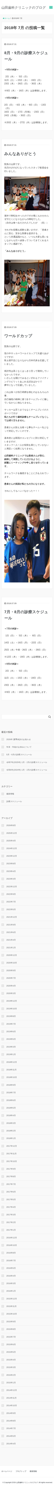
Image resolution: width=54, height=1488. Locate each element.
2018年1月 (11, 1138)
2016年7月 (11, 1260)
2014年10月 (11, 1405)
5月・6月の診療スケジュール (19, 754)
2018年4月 (11, 1115)
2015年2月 (11, 1375)
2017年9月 (11, 1169)
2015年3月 (11, 1367)
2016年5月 (11, 1268)
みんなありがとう (20, 154)
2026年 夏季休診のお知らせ (18, 739)
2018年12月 (11, 1062)
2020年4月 (11, 986)
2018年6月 (11, 1100)
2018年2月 (11, 1131)
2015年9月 (11, 1321)
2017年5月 (11, 1199)
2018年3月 (11, 1123)
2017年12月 (11, 1146)
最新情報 (10, 794)
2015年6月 (11, 1344)
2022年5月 (11, 909)
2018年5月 (11, 1108)
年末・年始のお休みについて (19, 747)
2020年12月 (11, 955)
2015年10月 (11, 1314)
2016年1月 (11, 1291)
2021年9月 (11, 925)
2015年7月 (11, 1337)
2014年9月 (11, 1413)
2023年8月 (11, 863)
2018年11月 (11, 1070)
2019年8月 (11, 1016)
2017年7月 (11, 1184)
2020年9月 (11, 970)
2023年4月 (11, 871)
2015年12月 (11, 1299)
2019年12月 (11, 1001)
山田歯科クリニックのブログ (23, 7)
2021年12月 (11, 917)
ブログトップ (21, 1471)
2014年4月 (11, 1444)
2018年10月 (11, 1077)
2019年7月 (11, 1024)
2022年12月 (11, 886)
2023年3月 (11, 879)
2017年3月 (11, 1215)
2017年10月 (11, 1161)
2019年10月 (11, 1009)
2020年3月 (11, 993)
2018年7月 (11, 1092)
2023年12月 (11, 856)
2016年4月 (11, 1276)
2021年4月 (11, 940)
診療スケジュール (14, 801)
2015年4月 (11, 1360)
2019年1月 (11, 1054)
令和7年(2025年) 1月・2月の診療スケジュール (26, 762)
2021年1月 (11, 947)
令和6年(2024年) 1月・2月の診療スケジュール (26, 770)
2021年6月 (11, 932)
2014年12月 (11, 1390)
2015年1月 (11, 1382)
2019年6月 (11, 1031)
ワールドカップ (18, 336)
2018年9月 (11, 1085)
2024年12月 (11, 848)
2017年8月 (11, 1176)
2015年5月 (11, 1352)
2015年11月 (11, 1306)
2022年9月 (11, 894)
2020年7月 (11, 978)
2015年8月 (11, 1329)
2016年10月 (11, 1245)
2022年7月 (11, 902)
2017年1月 (11, 1230)
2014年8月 (11, 1421)
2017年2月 (11, 1222)
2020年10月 (11, 963)
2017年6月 (11, 1192)
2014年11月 (11, 1398)
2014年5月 (11, 1436)
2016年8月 (11, 1253)
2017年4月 (11, 1207)
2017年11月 (11, 1153)
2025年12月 (11, 833)
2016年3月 (11, 1283)
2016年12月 (11, 1238)
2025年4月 (11, 841)
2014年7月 (11, 1428)
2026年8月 (11, 825)
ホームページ (6, 1471)
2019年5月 (11, 1039)
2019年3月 (11, 1047)
